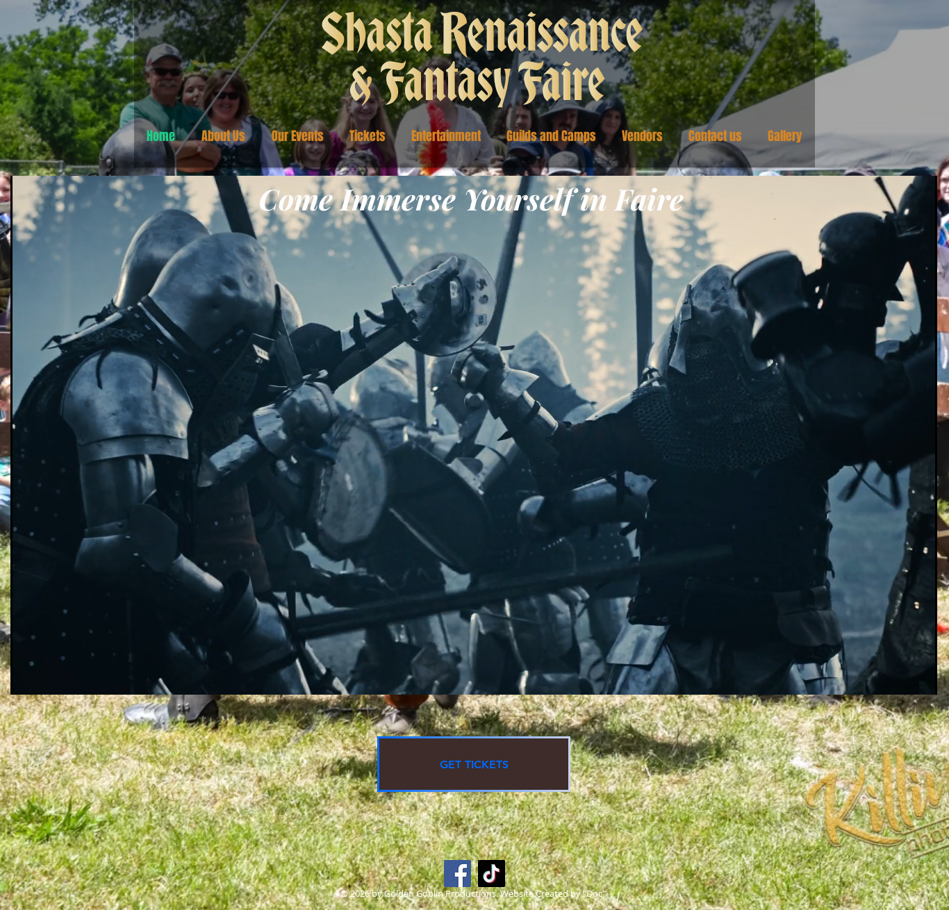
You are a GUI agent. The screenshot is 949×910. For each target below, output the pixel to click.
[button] (223, 136)
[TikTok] (491, 873)
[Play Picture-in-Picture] (895, 676)
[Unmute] (52, 676)
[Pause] (28, 676)
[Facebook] (457, 873)
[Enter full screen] (918, 676)
